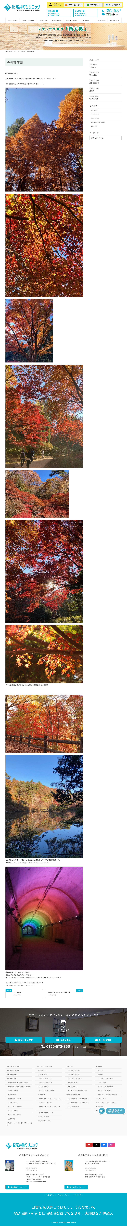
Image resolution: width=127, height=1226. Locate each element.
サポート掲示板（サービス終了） (106, 1103)
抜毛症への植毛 (13, 1091)
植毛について (95, 118)
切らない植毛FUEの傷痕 (47, 1091)
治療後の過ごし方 (73, 1083)
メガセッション (13, 1103)
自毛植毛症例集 (12, 1079)
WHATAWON (93, 99)
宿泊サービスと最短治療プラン (77, 1091)
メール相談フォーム (13, 1070)
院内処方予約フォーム (46, 1113)
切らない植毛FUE (43, 1087)
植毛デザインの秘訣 (44, 1121)
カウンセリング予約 (13, 1066)
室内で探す (93, 75)
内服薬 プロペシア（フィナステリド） (50, 1108)
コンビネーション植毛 (15, 1107)
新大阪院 (100, 1074)
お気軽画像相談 (12, 1074)
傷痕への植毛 (12, 1095)
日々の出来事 (95, 114)
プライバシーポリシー (63, 1195)
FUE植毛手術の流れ (74, 1074)
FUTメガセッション (45, 1079)
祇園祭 (91, 91)
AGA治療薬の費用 (73, 1107)
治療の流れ (69, 1066)
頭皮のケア (94, 110)
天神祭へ (92, 67)
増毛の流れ (94, 126)
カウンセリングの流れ (75, 1079)
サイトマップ (77, 1195)
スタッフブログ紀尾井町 (105, 1087)
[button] (73, 5)
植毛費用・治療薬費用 (73, 1095)
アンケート (17, 992)
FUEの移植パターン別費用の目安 (78, 1103)
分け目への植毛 (13, 1111)
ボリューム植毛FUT (44, 1074)
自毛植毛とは (42, 1070)
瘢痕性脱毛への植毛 (14, 1099)
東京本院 (100, 1070)
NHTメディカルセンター (105, 1079)
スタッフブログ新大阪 (104, 1091)
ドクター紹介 (102, 1083)
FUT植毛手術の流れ (74, 1070)
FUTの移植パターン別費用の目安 (78, 1099)
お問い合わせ (50, 1195)
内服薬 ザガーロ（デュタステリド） (50, 1099)
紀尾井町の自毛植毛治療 (44, 1066)
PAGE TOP (122, 1187)
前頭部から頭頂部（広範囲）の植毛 (19, 1087)
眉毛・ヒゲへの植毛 (14, 1115)
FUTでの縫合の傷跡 (45, 1083)
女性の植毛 (11, 1119)
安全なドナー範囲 (43, 1117)
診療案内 (99, 1066)
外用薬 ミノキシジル (45, 1103)
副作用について (72, 1087)
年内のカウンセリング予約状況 (59, 992)
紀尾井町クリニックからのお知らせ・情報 (19, 1124)
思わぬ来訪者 (94, 83)
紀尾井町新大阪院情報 (98, 122)
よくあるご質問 (101, 1099)
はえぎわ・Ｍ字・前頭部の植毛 (18, 1083)
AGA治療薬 (41, 1095)
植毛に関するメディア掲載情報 (107, 1095)
